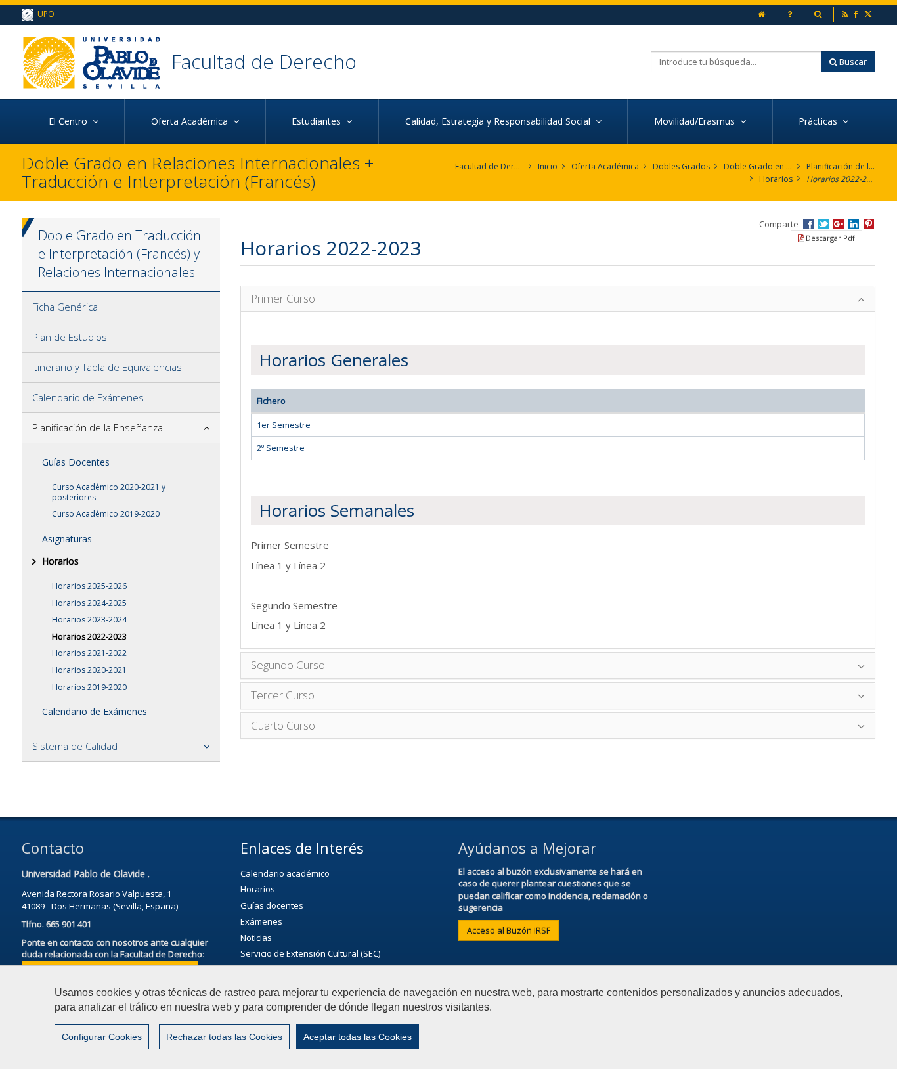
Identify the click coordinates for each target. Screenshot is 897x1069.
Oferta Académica (605, 166)
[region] (448, 1017)
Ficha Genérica (65, 306)
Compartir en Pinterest (869, 224)
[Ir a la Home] (96, 62)
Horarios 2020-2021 (89, 670)
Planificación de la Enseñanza (840, 166)
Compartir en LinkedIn (853, 224)
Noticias (256, 938)
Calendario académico (285, 873)
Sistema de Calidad (75, 746)
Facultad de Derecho (264, 61)
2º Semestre (281, 448)
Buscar (852, 62)
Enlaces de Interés (302, 848)
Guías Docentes (76, 462)
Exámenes (261, 921)
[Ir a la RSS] (846, 14)
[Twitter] (869, 14)
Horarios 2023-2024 (89, 619)
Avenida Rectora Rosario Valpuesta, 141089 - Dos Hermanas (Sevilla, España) (100, 900)
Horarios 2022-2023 (840, 179)
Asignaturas (67, 539)
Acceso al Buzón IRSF (508, 930)
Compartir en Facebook (808, 224)
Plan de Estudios (69, 336)
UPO (44, 14)
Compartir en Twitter (823, 224)
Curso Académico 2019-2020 (106, 513)
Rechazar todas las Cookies (224, 1037)
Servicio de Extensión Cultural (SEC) (310, 953)
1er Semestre (284, 425)
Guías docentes (271, 905)
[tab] (121, 307)
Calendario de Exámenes (88, 397)
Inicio (548, 166)
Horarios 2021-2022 (89, 653)
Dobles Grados (681, 166)
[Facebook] (857, 14)
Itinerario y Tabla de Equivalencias (107, 367)
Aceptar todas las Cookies (357, 1037)
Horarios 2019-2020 (89, 687)
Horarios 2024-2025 (89, 603)
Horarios (776, 179)
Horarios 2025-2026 (89, 586)
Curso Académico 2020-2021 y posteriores (108, 492)
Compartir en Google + (838, 224)
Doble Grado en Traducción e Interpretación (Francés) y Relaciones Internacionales (758, 166)
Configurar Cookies (102, 1037)
